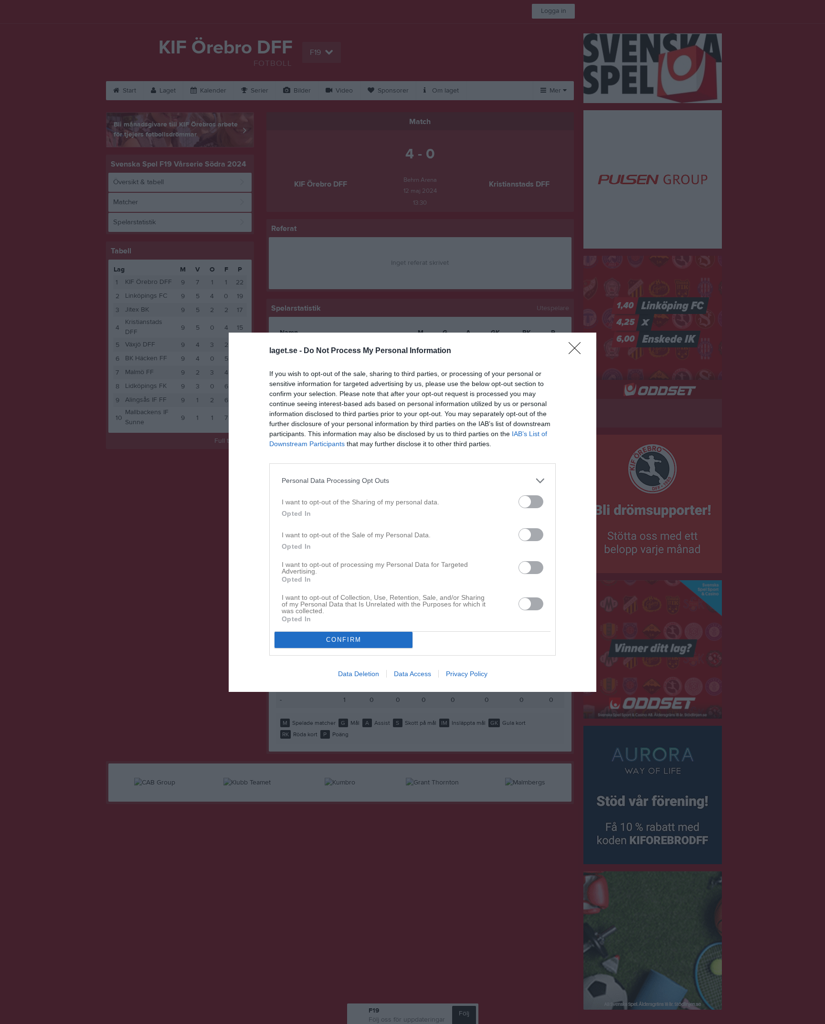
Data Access (412, 674)
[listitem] (412, 481)
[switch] (530, 501)
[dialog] (412, 512)
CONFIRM (343, 639)
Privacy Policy (466, 674)
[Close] (578, 351)
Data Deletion (358, 674)
